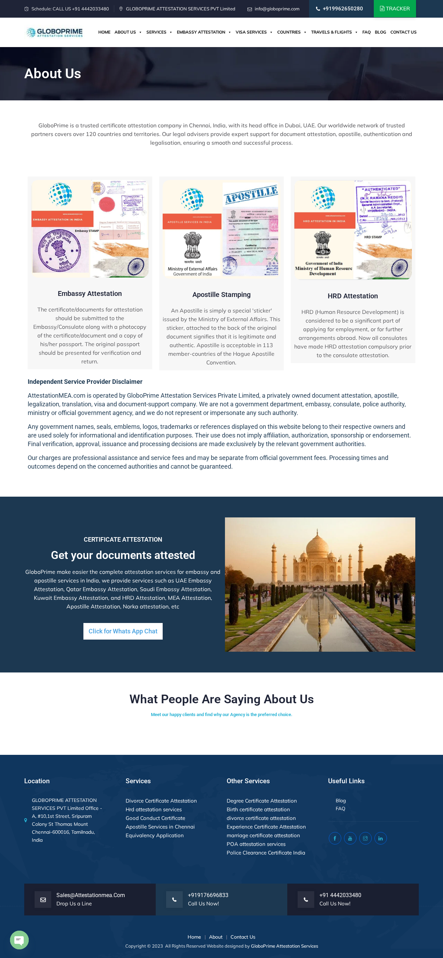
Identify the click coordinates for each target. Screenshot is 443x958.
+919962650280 (343, 9)
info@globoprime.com (277, 8)
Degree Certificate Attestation (262, 800)
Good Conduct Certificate (155, 818)
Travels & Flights (331, 32)
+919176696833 (208, 895)
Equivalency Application (155, 835)
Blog (380, 32)
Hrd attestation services (154, 809)
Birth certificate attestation (258, 809)
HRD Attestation (353, 296)
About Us (125, 32)
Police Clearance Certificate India (266, 852)
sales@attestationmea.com (90, 895)
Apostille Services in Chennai (160, 826)
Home (104, 32)
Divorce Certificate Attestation (161, 800)
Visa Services (251, 32)
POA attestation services (256, 844)
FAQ (366, 32)
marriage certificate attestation (263, 835)
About (216, 937)
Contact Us (403, 32)
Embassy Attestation (201, 32)
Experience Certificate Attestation (266, 826)
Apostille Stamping (221, 294)
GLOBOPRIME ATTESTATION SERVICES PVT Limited (180, 8)
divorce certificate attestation (261, 818)
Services (156, 32)
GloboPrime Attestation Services (284, 946)
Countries (289, 32)
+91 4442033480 (90, 8)
